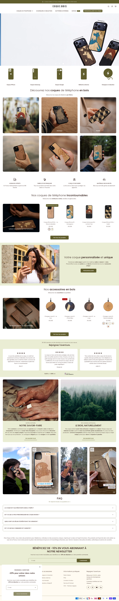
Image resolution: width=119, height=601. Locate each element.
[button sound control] (27, 492)
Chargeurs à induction (47, 575)
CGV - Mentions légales (70, 586)
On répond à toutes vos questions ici (59, 502)
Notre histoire (67, 575)
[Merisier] (49, 229)
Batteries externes (45, 578)
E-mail (33, 560)
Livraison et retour (68, 580)
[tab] (56, 63)
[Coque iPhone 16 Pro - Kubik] (108, 212)
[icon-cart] (115, 6)
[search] (108, 6)
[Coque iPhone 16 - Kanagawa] (70, 212)
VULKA (95, 575)
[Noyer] (107, 323)
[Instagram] (92, 587)
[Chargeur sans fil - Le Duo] (51, 306)
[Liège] (113, 323)
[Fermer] (39, 567)
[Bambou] (110, 323)
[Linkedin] (101, 587)
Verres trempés (45, 580)
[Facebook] (88, 587)
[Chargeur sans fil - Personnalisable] (108, 306)
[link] (22, 594)
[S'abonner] (35, 587)
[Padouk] (108, 326)
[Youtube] (97, 587)
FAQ (65, 578)
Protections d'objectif (46, 583)
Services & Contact (69, 583)
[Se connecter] (112, 6)
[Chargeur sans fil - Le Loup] (89, 306)
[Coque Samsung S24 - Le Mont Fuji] (89, 212)
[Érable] (52, 229)
